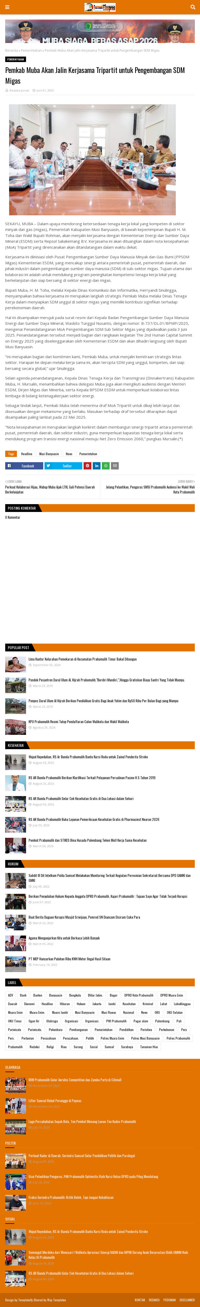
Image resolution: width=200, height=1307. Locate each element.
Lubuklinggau (182, 1003)
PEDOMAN (170, 1300)
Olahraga (52, 1021)
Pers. (11, 1038)
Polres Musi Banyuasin (145, 1038)
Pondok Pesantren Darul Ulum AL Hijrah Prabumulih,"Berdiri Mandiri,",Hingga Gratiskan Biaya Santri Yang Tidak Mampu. (107, 679)
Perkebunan (166, 1029)
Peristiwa (146, 1029)
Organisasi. (92, 1021)
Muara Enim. (37, 1012)
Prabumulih (15, 1047)
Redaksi (35, 1047)
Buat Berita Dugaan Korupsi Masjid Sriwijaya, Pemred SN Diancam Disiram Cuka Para (84, 917)
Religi (50, 1047)
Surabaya (127, 1047)
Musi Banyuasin (49, 453)
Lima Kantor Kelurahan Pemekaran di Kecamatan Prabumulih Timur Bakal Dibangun (83, 659)
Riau (64, 1047)
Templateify (25, 1300)
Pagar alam (141, 1021)
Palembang (162, 1021)
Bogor (113, 995)
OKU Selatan (175, 1012)
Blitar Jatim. (95, 995)
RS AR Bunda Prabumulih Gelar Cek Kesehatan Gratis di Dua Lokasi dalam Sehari (81, 798)
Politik (90, 1038)
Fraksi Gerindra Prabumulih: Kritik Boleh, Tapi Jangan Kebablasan (71, 1197)
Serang (78, 1047)
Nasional (128, 1012)
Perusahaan (48, 1038)
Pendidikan (127, 1029)
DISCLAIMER (187, 1300)
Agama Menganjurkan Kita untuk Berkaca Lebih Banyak (64, 937)
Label (12, 982)
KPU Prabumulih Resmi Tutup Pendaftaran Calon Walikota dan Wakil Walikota (79, 721)
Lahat (163, 1003)
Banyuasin (55, 995)
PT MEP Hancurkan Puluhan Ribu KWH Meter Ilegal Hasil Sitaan (69, 958)
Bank (23, 995)
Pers (184, 1029)
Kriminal (148, 1003)
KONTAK (140, 1300)
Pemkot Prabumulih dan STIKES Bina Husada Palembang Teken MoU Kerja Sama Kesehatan (88, 840)
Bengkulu (75, 995)
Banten (37, 995)
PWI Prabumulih (116, 1021)
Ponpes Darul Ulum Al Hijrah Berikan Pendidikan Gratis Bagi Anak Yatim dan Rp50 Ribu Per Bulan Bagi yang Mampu (103, 700)
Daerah (12, 1003)
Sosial (94, 1047)
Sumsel (109, 1047)
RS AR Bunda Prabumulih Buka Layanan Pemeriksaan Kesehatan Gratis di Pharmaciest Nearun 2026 (94, 819)
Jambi (112, 1003)
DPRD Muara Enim (171, 995)
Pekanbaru (56, 1029)
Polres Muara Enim (112, 1038)
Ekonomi (29, 1003)
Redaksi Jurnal (19, 90)
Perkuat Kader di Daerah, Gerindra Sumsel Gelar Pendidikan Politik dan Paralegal (82, 1155)
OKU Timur (15, 1021)
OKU (157, 1012)
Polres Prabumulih (178, 1038)
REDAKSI (154, 1300)
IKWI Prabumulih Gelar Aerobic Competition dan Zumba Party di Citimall (75, 1079)
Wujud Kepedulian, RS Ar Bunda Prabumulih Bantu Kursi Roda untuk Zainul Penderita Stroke (88, 756)
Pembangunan (79, 1029)
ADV (10, 995)
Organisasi (71, 1021)
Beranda (11, 50)
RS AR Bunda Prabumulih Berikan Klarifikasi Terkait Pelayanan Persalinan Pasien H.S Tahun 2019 (92, 777)
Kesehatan (129, 1003)
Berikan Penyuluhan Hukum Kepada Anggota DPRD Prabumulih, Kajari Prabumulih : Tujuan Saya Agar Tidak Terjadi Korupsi (108, 896)
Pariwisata (14, 1029)
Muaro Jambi (60, 1012)
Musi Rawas (109, 1012)
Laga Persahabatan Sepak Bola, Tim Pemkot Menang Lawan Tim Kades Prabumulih (82, 1121)
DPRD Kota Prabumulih (138, 995)
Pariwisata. (35, 1029)
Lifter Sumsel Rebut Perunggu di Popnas (55, 1100)
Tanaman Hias (149, 1047)
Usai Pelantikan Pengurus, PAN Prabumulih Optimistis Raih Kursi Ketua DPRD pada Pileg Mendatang (93, 1176)
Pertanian (28, 1038)
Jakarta (96, 1003)
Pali (179, 1021)
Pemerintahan (31, 50)
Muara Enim (15, 1012)
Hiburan (65, 1003)
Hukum (81, 1003)
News (69, 453)
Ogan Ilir (34, 1021)
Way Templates (56, 1300)
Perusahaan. (71, 1038)
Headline (26, 453)
